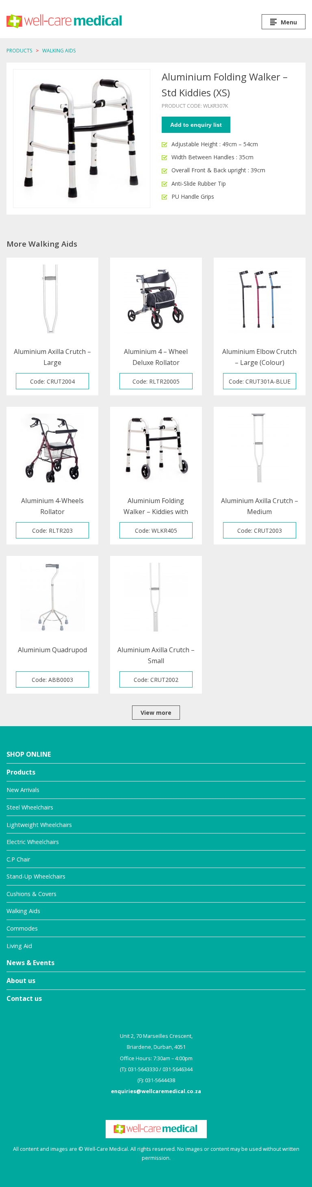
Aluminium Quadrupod (52, 649)
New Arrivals (22, 790)
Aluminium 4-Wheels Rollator (52, 506)
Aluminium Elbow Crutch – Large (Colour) (259, 357)
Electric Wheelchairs (32, 842)
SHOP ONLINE (28, 754)
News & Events (30, 962)
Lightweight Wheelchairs (39, 825)
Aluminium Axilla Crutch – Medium (259, 506)
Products (19, 50)
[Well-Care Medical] (64, 21)
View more (156, 712)
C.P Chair (18, 859)
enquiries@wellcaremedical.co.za (156, 1091)
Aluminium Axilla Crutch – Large (52, 357)
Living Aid (19, 946)
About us (20, 980)
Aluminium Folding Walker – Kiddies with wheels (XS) (156, 506)
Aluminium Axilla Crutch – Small (156, 655)
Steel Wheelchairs (29, 807)
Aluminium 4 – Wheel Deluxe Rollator (156, 357)
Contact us (24, 998)
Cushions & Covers (31, 894)
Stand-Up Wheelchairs (35, 876)
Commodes (22, 928)
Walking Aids (59, 50)
